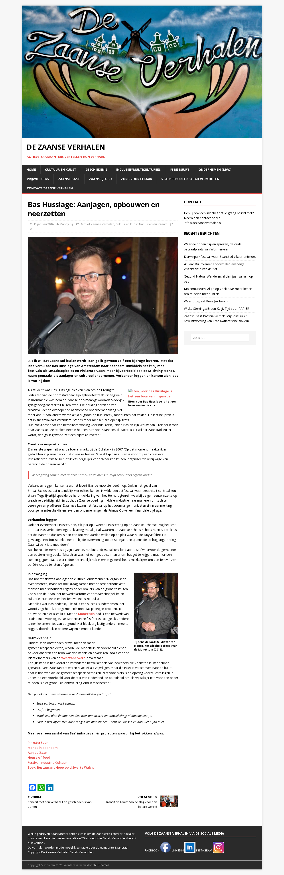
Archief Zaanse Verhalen (97, 224)
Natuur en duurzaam (153, 224)
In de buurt (179, 169)
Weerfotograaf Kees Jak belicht (206, 301)
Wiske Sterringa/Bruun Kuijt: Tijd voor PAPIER (216, 308)
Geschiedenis (96, 169)
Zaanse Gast (69, 179)
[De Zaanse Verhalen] (142, 135)
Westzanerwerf (73, 658)
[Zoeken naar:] (220, 338)
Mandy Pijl (66, 224)
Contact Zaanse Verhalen (50, 188)
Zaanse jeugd (100, 179)
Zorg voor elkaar (136, 179)
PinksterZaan (38, 742)
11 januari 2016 (44, 224)
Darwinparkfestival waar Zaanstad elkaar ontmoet (220, 256)
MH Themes (101, 865)
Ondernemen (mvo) (215, 169)
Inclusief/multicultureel (138, 169)
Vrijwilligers (38, 179)
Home (31, 169)
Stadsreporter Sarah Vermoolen (190, 179)
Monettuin (86, 614)
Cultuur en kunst (60, 169)
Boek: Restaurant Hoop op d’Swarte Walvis (61, 767)
